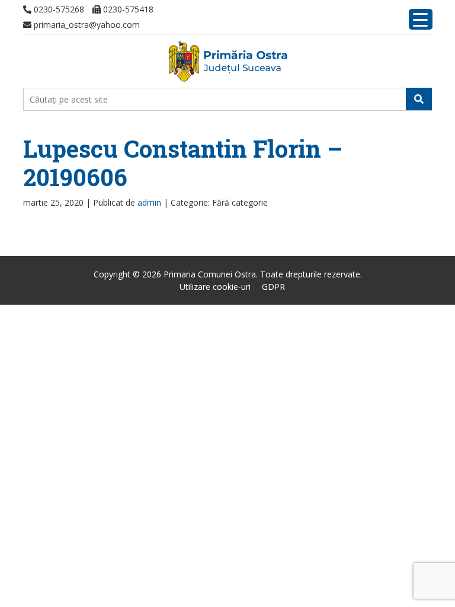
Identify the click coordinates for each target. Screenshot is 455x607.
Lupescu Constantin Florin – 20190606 (182, 163)
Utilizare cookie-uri (215, 286)
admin (149, 202)
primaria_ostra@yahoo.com (85, 24)
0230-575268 (57, 9)
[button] (419, 99)
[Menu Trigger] (420, 19)
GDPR (273, 286)
